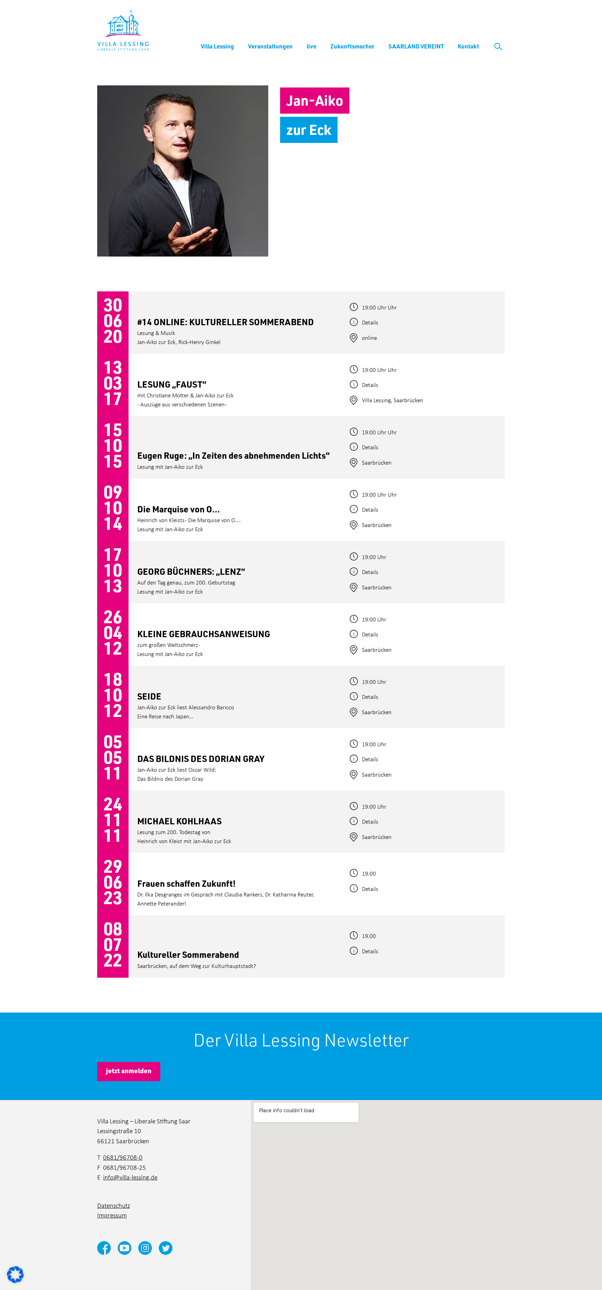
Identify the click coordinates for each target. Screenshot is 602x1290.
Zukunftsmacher (352, 46)
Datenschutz (113, 1205)
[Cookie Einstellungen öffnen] (15, 1274)
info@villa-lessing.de (130, 1177)
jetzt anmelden (129, 1070)
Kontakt (468, 46)
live (311, 46)
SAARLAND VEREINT (416, 46)
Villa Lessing (217, 46)
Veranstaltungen (270, 46)
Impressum (112, 1215)
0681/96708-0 (122, 1157)
